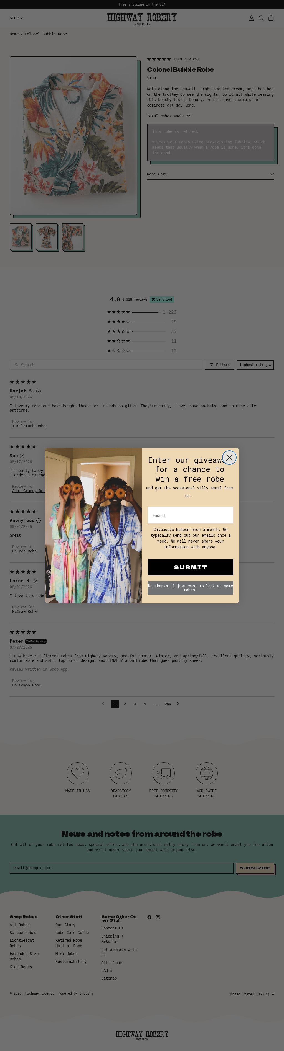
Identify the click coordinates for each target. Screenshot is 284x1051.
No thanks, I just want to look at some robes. (190, 587)
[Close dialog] (229, 457)
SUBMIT (190, 567)
